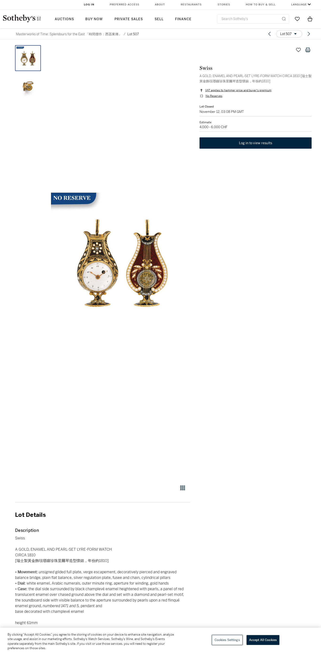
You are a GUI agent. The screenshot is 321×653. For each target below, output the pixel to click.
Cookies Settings (227, 640)
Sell (159, 19)
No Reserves (214, 96)
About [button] (160, 4)
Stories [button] (224, 4)
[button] (120, 262)
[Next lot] (308, 34)
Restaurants (191, 4)
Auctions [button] (64, 19)
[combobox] (253, 19)
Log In (89, 4)
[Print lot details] (308, 50)
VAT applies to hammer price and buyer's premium (238, 90)
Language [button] (299, 4)
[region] (160, 640)
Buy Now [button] (94, 19)
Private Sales (128, 19)
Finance (183, 19)
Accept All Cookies (263, 640)
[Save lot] (298, 50)
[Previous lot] (269, 34)
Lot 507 (133, 34)
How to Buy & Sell (261, 4)
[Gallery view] (182, 488)
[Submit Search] (284, 19)
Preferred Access (124, 4)
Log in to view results (255, 143)
